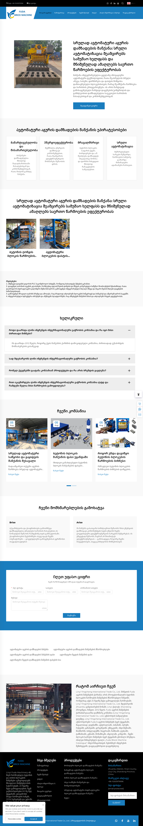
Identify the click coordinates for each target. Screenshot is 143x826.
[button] (69, 485)
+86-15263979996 (17, 3)
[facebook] (111, 3)
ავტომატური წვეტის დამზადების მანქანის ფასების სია (35, 660)
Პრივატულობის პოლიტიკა (83, 821)
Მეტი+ (67, 798)
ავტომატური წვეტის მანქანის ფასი (76, 654)
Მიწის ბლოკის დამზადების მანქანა (80, 778)
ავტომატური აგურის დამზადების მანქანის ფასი (32, 654)
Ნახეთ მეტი (13, 474)
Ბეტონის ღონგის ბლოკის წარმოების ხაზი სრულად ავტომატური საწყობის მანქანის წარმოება (21, 254)
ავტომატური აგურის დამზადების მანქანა (29, 649)
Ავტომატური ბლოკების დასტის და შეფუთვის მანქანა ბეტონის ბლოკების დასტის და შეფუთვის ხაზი (55, 254)
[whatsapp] (108, 3)
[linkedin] (115, 3)
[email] (139, 414)
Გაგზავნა (71, 615)
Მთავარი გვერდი (45, 13)
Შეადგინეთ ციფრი (89, 106)
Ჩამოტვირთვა (59, 13)
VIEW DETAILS (21, 234)
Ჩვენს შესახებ (84, 13)
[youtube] (118, 3)
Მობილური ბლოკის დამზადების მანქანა (83, 766)
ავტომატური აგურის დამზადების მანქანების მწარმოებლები (81, 649)
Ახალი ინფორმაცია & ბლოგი (110, 13)
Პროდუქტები (71, 13)
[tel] (139, 404)
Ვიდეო (94, 13)
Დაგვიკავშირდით (129, 13)
